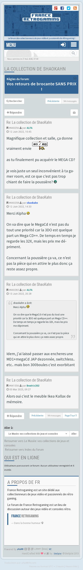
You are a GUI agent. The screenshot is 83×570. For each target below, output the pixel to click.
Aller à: (8, 428)
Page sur (71, 415)
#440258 (14, 202)
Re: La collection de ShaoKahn (29, 122)
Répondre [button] (15, 112)
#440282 (14, 289)
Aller (74, 433)
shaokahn (32, 202)
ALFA (29, 127)
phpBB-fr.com (29, 562)
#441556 (14, 385)
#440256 (14, 127)
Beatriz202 (33, 385)
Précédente (53, 101)
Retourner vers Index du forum (24, 449)
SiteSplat (57, 553)
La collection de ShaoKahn (35, 69)
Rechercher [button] (15, 101)
